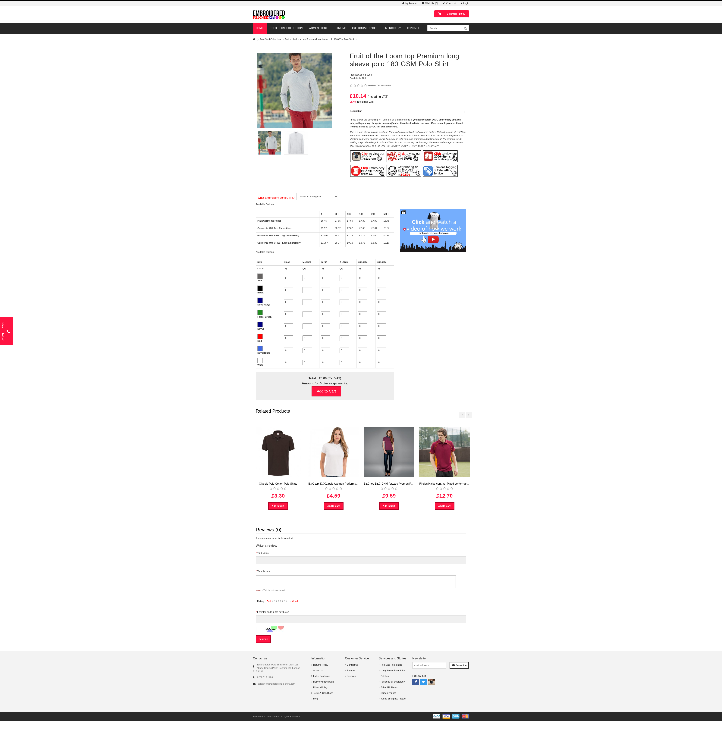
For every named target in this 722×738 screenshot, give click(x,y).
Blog (315, 698)
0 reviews (372, 85)
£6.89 (386, 235)
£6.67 (386, 228)
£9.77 (338, 243)
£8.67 (338, 235)
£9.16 (350, 243)
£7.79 (350, 235)
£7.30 (362, 221)
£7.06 (374, 235)
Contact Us (352, 665)
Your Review (263, 571)
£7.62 (350, 228)
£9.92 (324, 228)
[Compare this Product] (355, 110)
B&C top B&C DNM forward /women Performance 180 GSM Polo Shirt (407, 483)
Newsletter (419, 658)
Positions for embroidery (393, 681)
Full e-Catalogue (321, 676)
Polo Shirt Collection (270, 39)
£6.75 (386, 221)
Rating (260, 601)
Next (269, 114)
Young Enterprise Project (393, 698)
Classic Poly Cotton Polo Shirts (278, 483)
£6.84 (374, 228)
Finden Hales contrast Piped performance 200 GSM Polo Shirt (457, 483)
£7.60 (350, 221)
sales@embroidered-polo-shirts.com (276, 684)
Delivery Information (323, 681)
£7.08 (362, 228)
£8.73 (362, 243)
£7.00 (374, 221)
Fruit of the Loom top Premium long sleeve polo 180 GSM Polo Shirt (319, 39)
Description (356, 111)
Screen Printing (388, 693)
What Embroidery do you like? (276, 197)
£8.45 (324, 221)
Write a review (384, 85)
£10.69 (324, 235)
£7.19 (362, 235)
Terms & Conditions (323, 693)
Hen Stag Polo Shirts (391, 665)
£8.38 (374, 243)
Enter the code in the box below (273, 612)
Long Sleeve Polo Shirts (393, 670)
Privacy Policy (320, 687)
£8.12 (338, 228)
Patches (385, 676)
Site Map (351, 676)
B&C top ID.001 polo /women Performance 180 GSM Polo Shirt (347, 483)
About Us (318, 670)
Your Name (263, 553)
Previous (269, 52)
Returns (351, 670)
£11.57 (324, 243)
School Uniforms (389, 687)
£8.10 (386, 243)
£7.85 (338, 221)
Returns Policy (320, 665)
